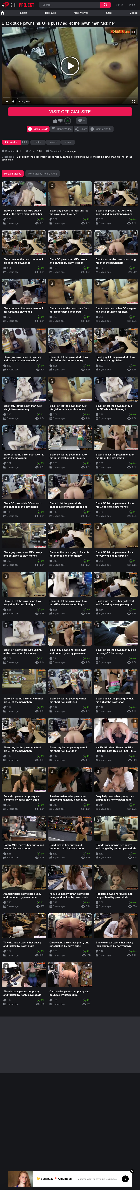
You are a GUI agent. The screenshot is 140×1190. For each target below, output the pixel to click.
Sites (109, 12)
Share (83, 128)
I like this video (55, 121)
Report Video (64, 128)
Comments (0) (104, 128)
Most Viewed (81, 12)
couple (68, 142)
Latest (23, 12)
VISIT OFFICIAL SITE (70, 111)
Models (133, 12)
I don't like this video (60, 121)
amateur (38, 142)
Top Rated (50, 12)
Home (2, 12)
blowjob (53, 142)
